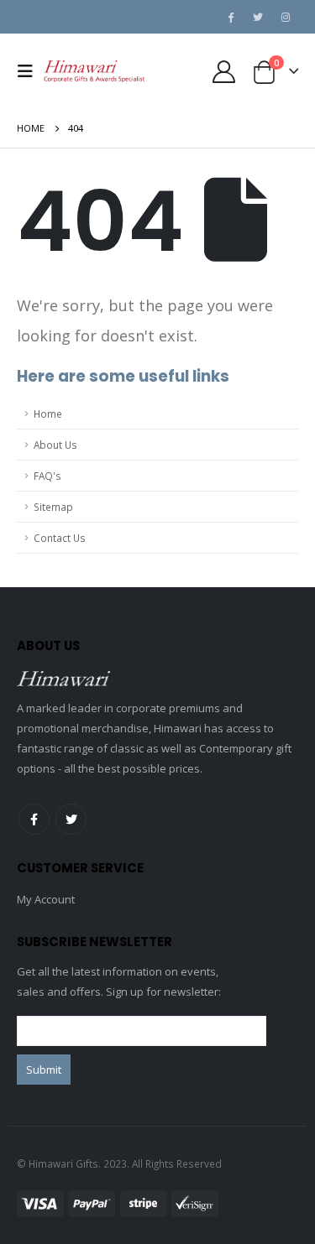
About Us (55, 444)
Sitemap (53, 506)
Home (48, 413)
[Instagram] (285, 17)
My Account (46, 899)
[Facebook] (230, 17)
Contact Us (60, 537)
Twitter (71, 819)
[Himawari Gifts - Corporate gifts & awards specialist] (94, 71)
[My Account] (223, 71)
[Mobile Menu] (30, 71)
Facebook (34, 819)
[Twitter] (258, 17)
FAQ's (47, 475)
